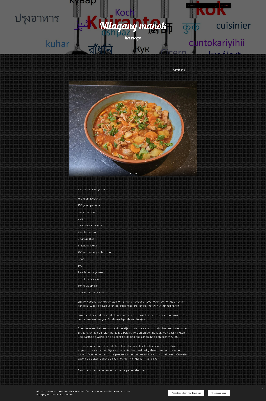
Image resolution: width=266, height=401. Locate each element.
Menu (226, 5)
